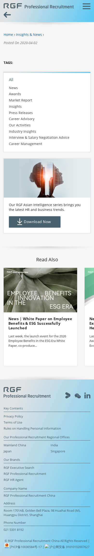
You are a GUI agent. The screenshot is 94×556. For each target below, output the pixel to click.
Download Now (37, 221)
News (13, 87)
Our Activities (20, 125)
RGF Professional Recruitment (25, 474)
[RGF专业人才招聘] (39, 6)
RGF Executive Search (19, 468)
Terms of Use (13, 422)
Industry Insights (22, 131)
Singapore (58, 451)
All (11, 79)
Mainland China (15, 445)
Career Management (25, 144)
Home (8, 34)
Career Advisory (21, 119)
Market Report (20, 100)
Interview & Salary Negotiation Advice (39, 137)
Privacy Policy (13, 416)
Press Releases (21, 112)
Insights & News (29, 34)
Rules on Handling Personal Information (32, 428)
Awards (15, 94)
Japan (8, 451)
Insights (15, 106)
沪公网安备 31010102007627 (69, 547)
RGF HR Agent (14, 480)
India (54, 445)
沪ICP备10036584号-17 (26, 547)
